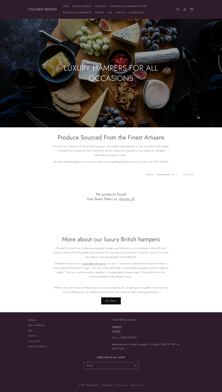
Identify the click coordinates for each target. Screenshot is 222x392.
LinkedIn (116, 331)
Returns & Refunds (36, 325)
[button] (178, 9)
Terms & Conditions (37, 346)
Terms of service (136, 385)
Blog (30, 330)
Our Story (111, 300)
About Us (32, 335)
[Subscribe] (134, 365)
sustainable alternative (93, 263)
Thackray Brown (92, 385)
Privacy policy (121, 385)
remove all (127, 199)
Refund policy (107, 385)
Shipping (32, 319)
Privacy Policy (34, 341)
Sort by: (150, 174)
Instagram (117, 326)
